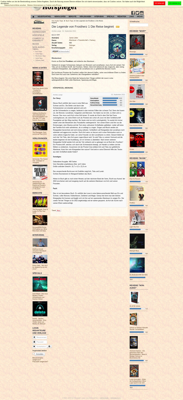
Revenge (133, 52)
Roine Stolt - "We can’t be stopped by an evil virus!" (40, 267)
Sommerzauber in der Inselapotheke (137, 76)
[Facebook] (133, 13)
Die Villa (132, 101)
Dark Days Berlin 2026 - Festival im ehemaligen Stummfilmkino (40, 91)
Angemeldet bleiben (39, 351)
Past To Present (135, 179)
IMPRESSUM (104, 398)
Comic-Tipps (38, 53)
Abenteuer (72, 40)
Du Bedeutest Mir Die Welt (138, 275)
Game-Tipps (38, 58)
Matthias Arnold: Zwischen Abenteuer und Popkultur (39, 250)
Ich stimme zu (174, 3)
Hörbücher (39, 32)
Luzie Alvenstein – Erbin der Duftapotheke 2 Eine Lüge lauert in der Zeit (138, 381)
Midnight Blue (134, 251)
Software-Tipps (39, 60)
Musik (35, 44)
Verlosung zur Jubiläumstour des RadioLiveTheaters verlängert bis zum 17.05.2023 (38, 185)
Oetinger (72, 45)
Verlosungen (85, 16)
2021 (71, 48)
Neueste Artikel (44, 16)
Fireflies (132, 203)
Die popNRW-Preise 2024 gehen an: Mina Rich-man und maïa (39, 229)
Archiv (140, 16)
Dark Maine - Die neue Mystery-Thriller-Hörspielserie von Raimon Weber (40, 296)
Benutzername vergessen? (37, 359)
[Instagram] (142, 13)
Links (131, 16)
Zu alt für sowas (135, 306)
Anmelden (39, 354)
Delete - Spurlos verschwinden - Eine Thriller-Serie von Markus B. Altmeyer (39, 321)
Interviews (99, 16)
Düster (132, 149)
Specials (110, 16)
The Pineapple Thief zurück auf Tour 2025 (39, 133)
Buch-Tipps (38, 51)
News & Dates (59, 16)
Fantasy (92, 40)
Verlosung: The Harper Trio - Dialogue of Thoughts (40, 160)
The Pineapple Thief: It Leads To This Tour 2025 (40, 211)
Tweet (54, 210)
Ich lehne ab (159, 3)
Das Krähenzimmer (136, 125)
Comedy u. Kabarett (38, 39)
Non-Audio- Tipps (38, 48)
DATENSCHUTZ (116, 398)
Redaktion (121, 16)
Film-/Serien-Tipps (40, 56)
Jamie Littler (73, 38)
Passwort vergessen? (40, 362)
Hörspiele (38, 35)
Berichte (72, 16)
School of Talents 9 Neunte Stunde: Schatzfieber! (139, 328)
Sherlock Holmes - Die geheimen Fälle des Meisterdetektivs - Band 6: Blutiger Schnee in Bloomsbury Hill (138, 354)
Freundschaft (83, 40)
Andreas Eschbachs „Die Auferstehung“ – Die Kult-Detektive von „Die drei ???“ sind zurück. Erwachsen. (40, 116)
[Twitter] (137, 13)
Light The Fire (134, 227)
